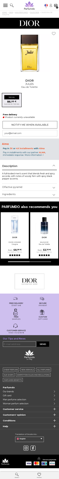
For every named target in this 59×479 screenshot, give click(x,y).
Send (43, 344)
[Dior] (29, 23)
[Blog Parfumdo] (29, 355)
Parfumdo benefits (13, 380)
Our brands (8, 391)
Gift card (7, 395)
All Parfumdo (43, 370)
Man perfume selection (14, 399)
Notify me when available (30, 124)
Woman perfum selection (15, 403)
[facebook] (33, 448)
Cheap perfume (11, 370)
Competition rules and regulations (33, 375)
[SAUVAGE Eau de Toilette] (44, 224)
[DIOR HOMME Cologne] (15, 224)
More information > (34, 155)
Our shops (8, 375)
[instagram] (25, 448)
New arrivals (27, 370)
